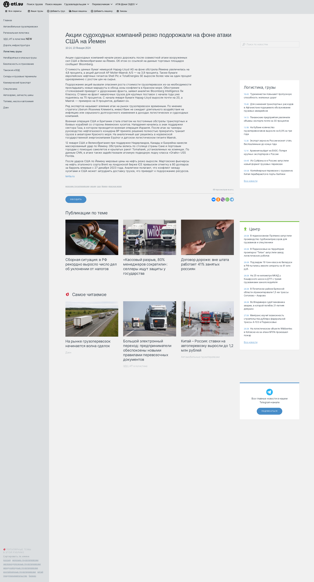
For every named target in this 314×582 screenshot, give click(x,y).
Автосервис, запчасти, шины (18, 95)
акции (93, 186)
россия (7, 560)
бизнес (32, 575)
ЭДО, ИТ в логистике (14, 39)
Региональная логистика (16, 32)
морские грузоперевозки (25, 560)
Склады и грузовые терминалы (20, 76)
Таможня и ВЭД (11, 70)
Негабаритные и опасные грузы (20, 57)
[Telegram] (232, 199)
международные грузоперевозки (20, 568)
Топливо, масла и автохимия (18, 101)
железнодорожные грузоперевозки (22, 564)
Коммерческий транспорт (17, 82)
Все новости (250, 180)
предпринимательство (15, 575)
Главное (7, 20)
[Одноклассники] (218, 199)
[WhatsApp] (227, 199)
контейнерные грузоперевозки (19, 572)
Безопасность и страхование (18, 63)
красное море (115, 186)
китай (40, 572)
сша (99, 186)
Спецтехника (10, 88)
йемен (105, 186)
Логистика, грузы (12, 51)
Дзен (6, 107)
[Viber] (223, 199)
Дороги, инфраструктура (16, 45)
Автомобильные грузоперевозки (20, 26)
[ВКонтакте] (214, 199)
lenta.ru (70, 176)
